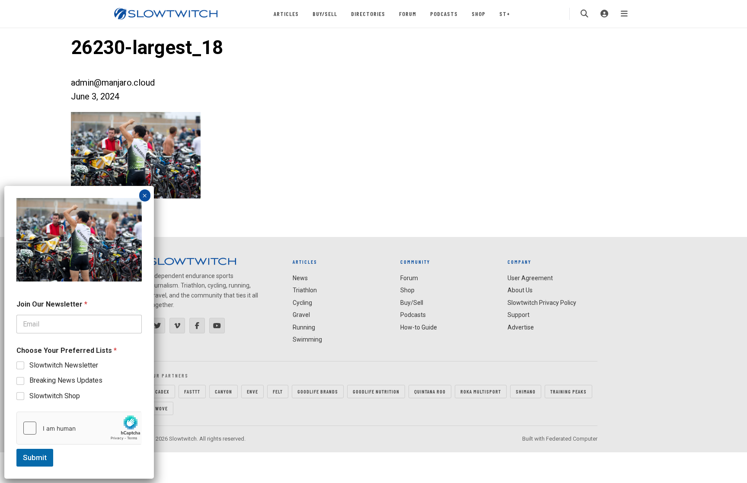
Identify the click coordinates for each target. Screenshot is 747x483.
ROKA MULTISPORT (480, 391)
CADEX (162, 391)
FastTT (192, 391)
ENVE (252, 391)
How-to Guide (418, 327)
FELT (278, 391)
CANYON (223, 391)
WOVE (161, 408)
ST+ (504, 13)
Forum (407, 13)
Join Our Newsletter (51, 304)
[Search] (584, 13)
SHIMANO (526, 391)
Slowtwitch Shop (54, 396)
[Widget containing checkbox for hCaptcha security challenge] (79, 428)
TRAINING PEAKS (568, 391)
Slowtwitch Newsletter (63, 365)
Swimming (307, 339)
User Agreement (530, 278)
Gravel (301, 314)
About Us (520, 290)
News (300, 278)
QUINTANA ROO (430, 391)
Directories (368, 13)
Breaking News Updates (65, 380)
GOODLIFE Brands (317, 391)
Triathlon (305, 290)
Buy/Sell (325, 13)
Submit (35, 457)
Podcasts (444, 13)
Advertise (521, 327)
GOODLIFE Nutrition (376, 391)
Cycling (302, 302)
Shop (478, 13)
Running (304, 327)
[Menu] (624, 13)
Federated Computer (571, 438)
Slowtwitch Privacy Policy (542, 302)
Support (519, 314)
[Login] (604, 13)
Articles (286, 13)
